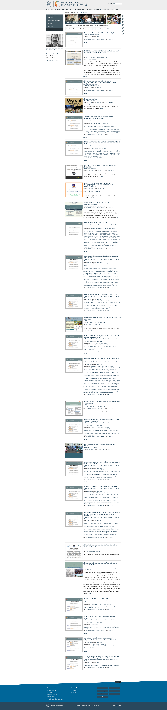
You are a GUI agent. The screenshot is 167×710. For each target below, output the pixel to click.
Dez (104, 28)
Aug (90, 28)
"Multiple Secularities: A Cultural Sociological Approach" (101, 486)
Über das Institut (114, 688)
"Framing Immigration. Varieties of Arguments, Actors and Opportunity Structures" (102, 420)
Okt (97, 28)
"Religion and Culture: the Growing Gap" (96, 598)
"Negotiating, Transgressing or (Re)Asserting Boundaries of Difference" (101, 166)
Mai (81, 28)
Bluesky (74, 692)
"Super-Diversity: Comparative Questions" (97, 202)
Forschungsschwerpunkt (54, 20)
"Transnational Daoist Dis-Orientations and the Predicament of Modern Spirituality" (98, 117)
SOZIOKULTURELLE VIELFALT (53, 16)
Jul (87, 28)
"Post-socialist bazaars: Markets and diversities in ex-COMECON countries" (100, 563)
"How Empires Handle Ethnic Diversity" (96, 222)
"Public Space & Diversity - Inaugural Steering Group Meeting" (100, 444)
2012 (108, 28)
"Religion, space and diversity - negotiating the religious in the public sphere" (102, 402)
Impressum (78, 705)
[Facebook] (123, 16)
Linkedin (75, 690)
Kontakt (102, 688)
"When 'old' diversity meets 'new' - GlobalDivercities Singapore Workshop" (100, 545)
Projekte (50, 23)
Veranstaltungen (52, 29)
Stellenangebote (114, 690)
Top (119, 682)
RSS (114, 693)
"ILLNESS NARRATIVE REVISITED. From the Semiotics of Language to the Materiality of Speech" (101, 51)
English (110, 3)
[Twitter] (123, 25)
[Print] (123, 34)
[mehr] (85, 42)
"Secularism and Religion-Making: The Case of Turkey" (101, 294)
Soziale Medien (76, 688)
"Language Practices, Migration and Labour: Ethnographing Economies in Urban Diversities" (99, 184)
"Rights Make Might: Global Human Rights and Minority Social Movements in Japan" (101, 336)
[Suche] (120, 4)
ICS (102, 696)
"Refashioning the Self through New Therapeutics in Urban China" (102, 142)
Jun (84, 28)
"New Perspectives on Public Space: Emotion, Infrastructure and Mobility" (102, 318)
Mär (74, 28)
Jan (67, 28)
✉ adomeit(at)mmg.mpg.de (51, 60)
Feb (70, 28)
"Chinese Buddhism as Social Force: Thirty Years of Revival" (99, 617)
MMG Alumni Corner (51, 690)
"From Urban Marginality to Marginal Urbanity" (99, 33)
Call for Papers (102, 693)
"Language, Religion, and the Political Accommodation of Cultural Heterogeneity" (101, 359)
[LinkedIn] (123, 19)
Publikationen (51, 692)
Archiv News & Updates (102, 690)
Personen (50, 26)
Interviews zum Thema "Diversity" (55, 699)
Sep (94, 28)
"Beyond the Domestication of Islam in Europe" (98, 638)
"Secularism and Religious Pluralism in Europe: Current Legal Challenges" (101, 256)
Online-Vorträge (51, 696)
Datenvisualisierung (52, 694)
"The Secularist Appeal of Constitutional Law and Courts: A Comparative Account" (102, 462)
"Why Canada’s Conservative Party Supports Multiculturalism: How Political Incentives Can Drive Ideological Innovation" (100, 82)
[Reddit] (123, 22)
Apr (77, 28)
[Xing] (123, 28)
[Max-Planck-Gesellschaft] (48, 705)
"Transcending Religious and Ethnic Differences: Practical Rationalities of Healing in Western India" (101, 657)
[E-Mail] (123, 31)
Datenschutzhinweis (86, 705)
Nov (101, 28)
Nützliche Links (51, 688)
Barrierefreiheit (95, 705)
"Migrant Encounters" (91, 99)
